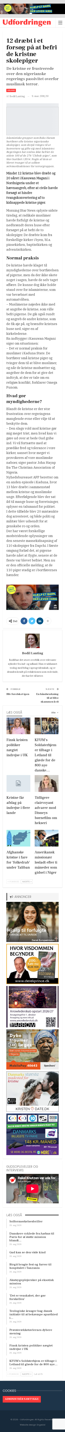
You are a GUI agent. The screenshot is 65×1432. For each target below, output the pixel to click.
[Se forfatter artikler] (32, 641)
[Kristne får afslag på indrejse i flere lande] (18, 783)
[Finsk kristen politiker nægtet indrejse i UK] (18, 726)
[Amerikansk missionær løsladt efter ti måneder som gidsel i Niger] (46, 838)
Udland (11, 90)
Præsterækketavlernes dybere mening (30, 1331)
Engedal (41, 1424)
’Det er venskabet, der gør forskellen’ (27, 1297)
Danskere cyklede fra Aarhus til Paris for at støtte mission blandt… (31, 1237)
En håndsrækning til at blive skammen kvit (47, 697)
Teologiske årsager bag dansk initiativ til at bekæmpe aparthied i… (33, 1314)
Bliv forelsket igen (17, 694)
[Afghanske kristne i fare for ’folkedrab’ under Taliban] (18, 838)
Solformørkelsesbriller (26, 1221)
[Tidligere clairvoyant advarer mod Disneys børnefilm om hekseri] (46, 783)
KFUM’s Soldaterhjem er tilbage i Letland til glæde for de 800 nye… (33, 1362)
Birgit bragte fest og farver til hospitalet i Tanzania (30, 1266)
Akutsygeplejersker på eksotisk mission (31, 1281)
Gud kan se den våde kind (27, 1252)
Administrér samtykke (22, 1399)
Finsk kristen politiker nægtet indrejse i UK (31, 1347)
